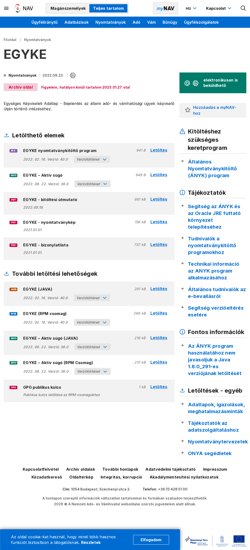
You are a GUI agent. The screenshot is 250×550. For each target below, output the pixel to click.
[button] (188, 110)
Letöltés (158, 150)
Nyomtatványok (110, 22)
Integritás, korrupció (121, 477)
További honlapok (120, 469)
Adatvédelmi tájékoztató (171, 469)
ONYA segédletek (210, 453)
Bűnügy (170, 22)
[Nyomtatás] (73, 76)
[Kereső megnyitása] (243, 8)
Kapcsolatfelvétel (41, 469)
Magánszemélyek (68, 8)
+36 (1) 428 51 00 (173, 489)
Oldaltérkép (81, 477)
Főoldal (10, 40)
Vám (151, 22)
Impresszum (215, 469)
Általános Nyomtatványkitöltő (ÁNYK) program (212, 168)
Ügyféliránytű (44, 22)
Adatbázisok (76, 22)
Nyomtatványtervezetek (218, 442)
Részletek (91, 542)
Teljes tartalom (108, 8)
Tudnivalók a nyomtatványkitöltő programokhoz (212, 245)
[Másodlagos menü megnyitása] (7, 8)
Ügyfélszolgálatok (201, 22)
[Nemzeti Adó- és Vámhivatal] (23, 8)
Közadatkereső (46, 477)
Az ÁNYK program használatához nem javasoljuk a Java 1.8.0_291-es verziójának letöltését (214, 359)
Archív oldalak (80, 469)
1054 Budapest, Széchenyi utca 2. (100, 489)
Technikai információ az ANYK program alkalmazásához (213, 271)
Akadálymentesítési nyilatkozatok (184, 477)
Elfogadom (151, 539)
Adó (136, 22)
